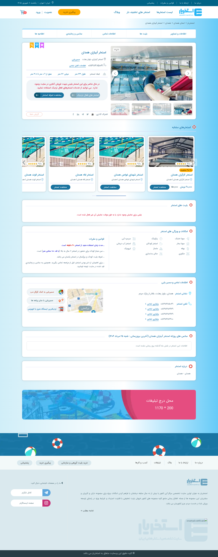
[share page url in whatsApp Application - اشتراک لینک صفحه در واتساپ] (92, 114)
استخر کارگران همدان (181, 175)
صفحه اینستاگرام (27, 503)
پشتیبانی (150, 3)
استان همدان (179, 23)
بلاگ (170, 462)
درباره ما (197, 3)
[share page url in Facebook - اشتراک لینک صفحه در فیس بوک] (73, 114)
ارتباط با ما (184, 3)
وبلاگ (117, 12)
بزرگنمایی (85, 308)
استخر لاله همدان (84, 175)
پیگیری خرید (69, 12)
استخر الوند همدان (34, 175)
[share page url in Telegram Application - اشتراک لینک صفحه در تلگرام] (82, 114)
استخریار (190, 23)
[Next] (24, 162)
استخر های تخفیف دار (138, 12)
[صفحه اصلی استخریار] (190, 12)
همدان (168, 23)
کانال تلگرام (26, 492)
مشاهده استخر (159, 187)
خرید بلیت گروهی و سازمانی (74, 463)
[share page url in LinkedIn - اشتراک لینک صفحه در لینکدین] (77, 114)
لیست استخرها (165, 12)
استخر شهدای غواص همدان (128, 175)
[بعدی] (115, 73)
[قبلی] (188, 73)
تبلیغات (157, 462)
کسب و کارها (141, 462)
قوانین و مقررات (167, 3)
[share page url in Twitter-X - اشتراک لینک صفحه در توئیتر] (87, 114)
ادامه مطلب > (87, 511)
